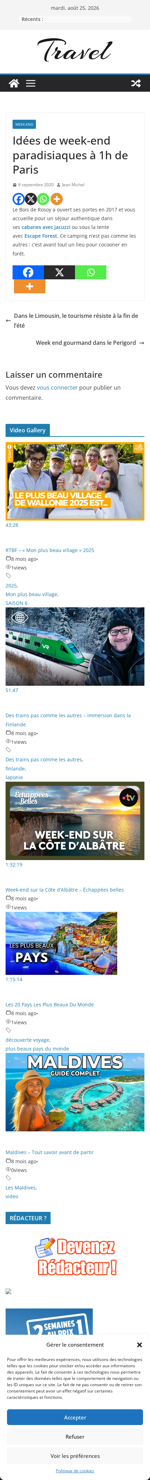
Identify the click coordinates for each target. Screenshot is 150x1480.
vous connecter (57, 387)
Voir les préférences (75, 1455)
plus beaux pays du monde (37, 1048)
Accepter (75, 1417)
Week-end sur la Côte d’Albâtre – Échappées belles (65, 889)
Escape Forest (40, 235)
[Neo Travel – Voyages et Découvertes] (14, 83)
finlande (15, 768)
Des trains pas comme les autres (44, 759)
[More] (56, 199)
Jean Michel (73, 185)
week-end (24, 124)
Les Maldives (21, 1187)
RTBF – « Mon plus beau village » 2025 (50, 550)
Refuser (75, 1436)
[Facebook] (19, 199)
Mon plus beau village (31, 594)
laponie (14, 777)
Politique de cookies (75, 1471)
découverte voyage (27, 1039)
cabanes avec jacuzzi (46, 227)
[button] (139, 1344)
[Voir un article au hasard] (136, 83)
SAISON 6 (17, 603)
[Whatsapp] (43, 199)
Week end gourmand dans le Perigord (86, 343)
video (12, 1196)
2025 (11, 585)
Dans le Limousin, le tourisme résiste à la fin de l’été (76, 321)
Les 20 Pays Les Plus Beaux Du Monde (50, 1004)
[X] (31, 199)
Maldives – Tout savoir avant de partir (50, 1152)
